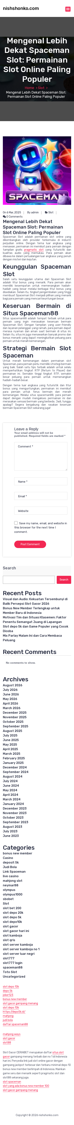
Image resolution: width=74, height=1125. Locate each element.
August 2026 (12, 685)
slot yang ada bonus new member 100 (26, 1086)
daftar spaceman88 (15, 1024)
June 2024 (11, 785)
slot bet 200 (12, 908)
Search (9, 568)
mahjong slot (12, 881)
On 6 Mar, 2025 (12, 212)
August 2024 (12, 776)
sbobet (8, 899)
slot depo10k (12, 922)
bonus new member (17, 853)
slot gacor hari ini (16, 931)
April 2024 (10, 795)
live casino (11, 876)
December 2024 (15, 767)
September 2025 (15, 726)
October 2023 (13, 817)
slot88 (7, 1042)
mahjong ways (11, 1034)
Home (29, 88)
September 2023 (15, 822)
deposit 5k (11, 862)
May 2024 (10, 790)
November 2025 (15, 717)
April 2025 (10, 749)
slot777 (8, 958)
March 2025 (11, 754)
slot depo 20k (13, 912)
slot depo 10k (11, 986)
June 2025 (11, 740)
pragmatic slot (33, 249)
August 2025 (12, 731)
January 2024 (13, 804)
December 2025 (15, 712)
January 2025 (13, 763)
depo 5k (8, 990)
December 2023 (15, 808)
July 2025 (10, 735)
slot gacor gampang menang (20, 1003)
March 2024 (11, 799)
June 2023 (11, 836)
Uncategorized (14, 976)
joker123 (8, 995)
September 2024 (15, 772)
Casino (8, 858)
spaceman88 (13, 967)
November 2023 (15, 813)
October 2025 (13, 722)
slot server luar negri (19, 954)
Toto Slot (10, 972)
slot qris (9, 940)
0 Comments (14, 216)
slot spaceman (12, 1081)
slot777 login (12, 963)
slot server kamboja (18, 944)
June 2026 (11, 694)
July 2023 (10, 831)
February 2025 (14, 758)
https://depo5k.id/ (14, 1011)
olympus (9, 890)
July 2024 (10, 781)
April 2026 (10, 703)
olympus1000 (12, 894)
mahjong (8, 1016)
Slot (41, 88)
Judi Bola (10, 867)
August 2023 (12, 827)
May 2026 (10, 699)
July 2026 (10, 690)
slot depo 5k (12, 917)
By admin (33, 212)
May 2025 (10, 744)
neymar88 (10, 885)
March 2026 (11, 708)
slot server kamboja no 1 (21, 949)
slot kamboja (12, 935)
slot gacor (10, 926)
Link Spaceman (14, 871)
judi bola (8, 1020)
